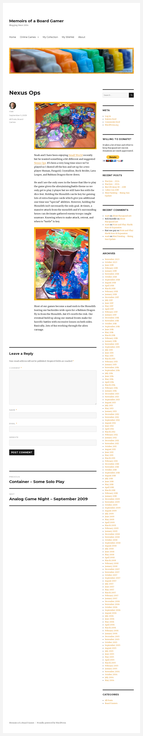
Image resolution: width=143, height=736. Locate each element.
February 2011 (111, 461)
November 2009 (112, 502)
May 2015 (109, 356)
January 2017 (110, 315)
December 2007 (112, 569)
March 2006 (110, 628)
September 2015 (112, 347)
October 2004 (111, 674)
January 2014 (111, 391)
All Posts (13, 119)
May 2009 (109, 519)
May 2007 (109, 590)
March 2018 (110, 288)
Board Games (111, 703)
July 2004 (109, 677)
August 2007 (110, 581)
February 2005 (111, 666)
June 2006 (109, 619)
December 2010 (112, 464)
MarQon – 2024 (112, 181)
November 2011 (112, 443)
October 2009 (111, 505)
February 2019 (111, 268)
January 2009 (111, 531)
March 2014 (110, 385)
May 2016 (109, 332)
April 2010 (109, 487)
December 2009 (112, 499)
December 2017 (112, 297)
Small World (76, 155)
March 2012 (110, 432)
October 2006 (111, 607)
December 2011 (112, 440)
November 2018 (112, 274)
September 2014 (112, 370)
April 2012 (109, 429)
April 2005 (109, 660)
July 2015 (109, 350)
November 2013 (112, 397)
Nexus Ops (40, 163)
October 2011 (110, 446)
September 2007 (112, 578)
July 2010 (109, 478)
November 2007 (112, 572)
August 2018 (110, 283)
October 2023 (111, 262)
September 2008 (112, 543)
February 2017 (111, 312)
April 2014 (109, 382)
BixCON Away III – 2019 (115, 187)
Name (13, 410)
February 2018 (111, 291)
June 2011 (109, 452)
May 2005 (109, 657)
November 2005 (112, 639)
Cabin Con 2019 (112, 190)
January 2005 (111, 668)
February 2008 (111, 563)
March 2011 (110, 458)
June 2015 (109, 353)
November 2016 (112, 321)
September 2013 (112, 399)
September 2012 (112, 420)
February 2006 (111, 630)
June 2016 (109, 329)
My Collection (50, 37)
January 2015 (111, 364)
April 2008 (110, 557)
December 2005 (112, 636)
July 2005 (109, 651)
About (81, 37)
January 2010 (111, 496)
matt (11, 111)
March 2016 (110, 335)
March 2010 (110, 490)
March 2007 (110, 592)
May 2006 (109, 622)
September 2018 (112, 280)
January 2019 (111, 271)
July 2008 (109, 549)
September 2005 (112, 645)
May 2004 (109, 680)
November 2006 (112, 604)
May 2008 (109, 554)
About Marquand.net (122, 216)
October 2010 (111, 470)
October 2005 (111, 642)
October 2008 (111, 540)
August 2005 (110, 648)
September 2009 (112, 508)
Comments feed (112, 122)
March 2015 (110, 359)
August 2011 (110, 449)
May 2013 (109, 408)
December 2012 (112, 414)
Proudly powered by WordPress (51, 723)
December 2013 (112, 394)
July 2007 (109, 584)
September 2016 (112, 326)
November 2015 (112, 344)
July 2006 (109, 616)
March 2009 (110, 525)
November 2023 (112, 259)
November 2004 (112, 671)
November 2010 (112, 467)
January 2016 (111, 341)
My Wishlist (68, 37)
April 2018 (109, 285)
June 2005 (109, 654)
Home (12, 37)
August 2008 (110, 546)
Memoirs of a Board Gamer (36, 21)
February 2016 (111, 338)
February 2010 (111, 493)
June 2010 (109, 481)
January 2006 (111, 633)
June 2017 (109, 303)
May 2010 (109, 484)
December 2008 (112, 534)
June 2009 (109, 516)
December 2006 (112, 601)
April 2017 (109, 309)
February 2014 (111, 388)
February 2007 (111, 595)
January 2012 (111, 438)
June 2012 (109, 426)
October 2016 (111, 323)
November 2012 (112, 417)
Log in (108, 116)
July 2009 (109, 514)
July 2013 (109, 405)
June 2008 (109, 552)
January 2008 (111, 566)
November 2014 (112, 367)
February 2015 (111, 361)
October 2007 (111, 575)
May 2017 (109, 306)
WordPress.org (112, 125)
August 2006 (110, 613)
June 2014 (109, 376)
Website (13, 437)
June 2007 (109, 587)
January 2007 (111, 598)
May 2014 (109, 379)
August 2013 (110, 402)
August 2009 (110, 511)
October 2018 (111, 277)
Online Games (28, 37)
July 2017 (109, 300)
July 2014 (109, 373)
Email (13, 423)
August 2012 (110, 423)
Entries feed (110, 119)
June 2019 (109, 265)
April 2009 (110, 522)
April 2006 (110, 625)
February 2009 (111, 528)
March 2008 (110, 560)
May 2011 (109, 455)
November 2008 (112, 537)
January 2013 (111, 411)
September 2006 (112, 610)
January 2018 (111, 294)
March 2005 (110, 663)
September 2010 (112, 473)
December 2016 (112, 318)
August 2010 (110, 476)
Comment (15, 368)
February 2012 (111, 435)
